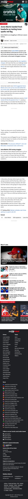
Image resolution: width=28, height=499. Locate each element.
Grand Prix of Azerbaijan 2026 (11, 412)
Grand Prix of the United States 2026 (13, 418)
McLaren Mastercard (19, 348)
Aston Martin (8, 217)
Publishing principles (15, 486)
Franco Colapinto (7, 344)
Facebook (11, 485)
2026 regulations (17, 217)
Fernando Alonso (6, 365)
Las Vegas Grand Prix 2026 (11, 423)
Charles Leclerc (6, 339)
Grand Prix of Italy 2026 (10, 408)
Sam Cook (6, 40)
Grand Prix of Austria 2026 (11, 399)
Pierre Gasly (5, 346)
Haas (16, 346)
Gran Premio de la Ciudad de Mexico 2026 (14, 420)
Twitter (15, 485)
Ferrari (16, 344)
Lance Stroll (15, 51)
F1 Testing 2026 (4, 23)
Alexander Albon (6, 353)
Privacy (10, 490)
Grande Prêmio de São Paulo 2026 (12, 421)
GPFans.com (6, 478)
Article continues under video (14, 82)
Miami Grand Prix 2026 (10, 392)
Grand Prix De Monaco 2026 (11, 395)
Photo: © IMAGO (4, 21)
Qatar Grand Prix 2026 (10, 425)
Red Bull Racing (18, 353)
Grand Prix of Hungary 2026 (11, 405)
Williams (16, 355)
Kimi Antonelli (6, 357)
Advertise (6, 485)
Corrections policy (8, 488)
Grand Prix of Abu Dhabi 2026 (11, 427)
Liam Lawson (6, 350)
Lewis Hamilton (6, 337)
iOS (9, 486)
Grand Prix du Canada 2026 (11, 393)
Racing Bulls (17, 352)
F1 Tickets (6, 490)
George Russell (6, 359)
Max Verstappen (6, 352)
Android (5, 486)
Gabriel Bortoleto (6, 372)
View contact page (6, 470)
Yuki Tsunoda (6, 370)
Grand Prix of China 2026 (10, 386)
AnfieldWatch (18, 478)
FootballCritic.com (19, 476)
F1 (2, 217)
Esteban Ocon (6, 363)
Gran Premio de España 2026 (11, 410)
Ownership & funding (17, 488)
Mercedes (17, 350)
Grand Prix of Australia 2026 (11, 384)
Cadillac (16, 342)
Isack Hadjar (5, 348)
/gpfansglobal (7, 434)
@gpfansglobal (7, 435)
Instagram (20, 485)
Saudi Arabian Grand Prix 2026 (11, 390)
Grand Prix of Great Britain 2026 (12, 401)
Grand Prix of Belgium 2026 (11, 403)
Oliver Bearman (6, 361)
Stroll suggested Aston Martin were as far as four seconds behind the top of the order (13, 87)
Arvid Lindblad (6, 368)
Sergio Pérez (5, 378)
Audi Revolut (17, 340)
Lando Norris (6, 340)
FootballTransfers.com (8, 476)
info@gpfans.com (7, 458)
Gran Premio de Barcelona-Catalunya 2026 (14, 397)
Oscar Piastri (6, 342)
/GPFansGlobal (7, 439)
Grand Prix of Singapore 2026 (11, 416)
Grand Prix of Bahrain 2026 (11, 414)
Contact (21, 483)
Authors (6, 483)
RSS (18, 483)
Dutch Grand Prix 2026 (10, 407)
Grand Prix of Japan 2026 (10, 388)
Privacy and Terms (12, 483)
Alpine (16, 337)
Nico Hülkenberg (6, 374)
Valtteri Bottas (6, 376)
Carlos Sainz (5, 355)
